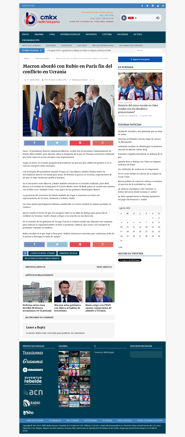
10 (121, 227)
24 (121, 236)
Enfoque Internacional (103, 45)
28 (146, 236)
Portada (128, 102)
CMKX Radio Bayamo (35, 420)
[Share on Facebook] (34, 143)
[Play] (123, 18)
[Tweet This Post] (57, 143)
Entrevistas (66, 45)
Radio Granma (90, 420)
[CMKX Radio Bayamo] (42, 19)
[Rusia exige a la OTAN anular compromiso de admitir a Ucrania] (100, 301)
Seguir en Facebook (140, 59)
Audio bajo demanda (31, 45)
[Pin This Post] (80, 143)
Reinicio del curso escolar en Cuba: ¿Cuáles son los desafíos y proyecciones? (138, 109)
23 (159, 231)
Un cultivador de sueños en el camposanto (138, 169)
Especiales (82, 45)
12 (134, 227)
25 (127, 236)
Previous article (35, 267)
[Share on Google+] (103, 143)
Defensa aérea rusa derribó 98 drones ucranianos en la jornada (37, 308)
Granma (39, 34)
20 (140, 231)
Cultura (107, 34)
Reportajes (51, 45)
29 (153, 236)
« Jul (120, 247)
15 (153, 227)
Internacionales (70, 34)
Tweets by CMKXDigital (104, 352)
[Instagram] (152, 5)
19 (134, 231)
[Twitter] (147, 5)
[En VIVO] (163, 5)
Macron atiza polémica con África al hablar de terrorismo (67, 308)
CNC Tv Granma (72, 420)
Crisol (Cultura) (124, 420)
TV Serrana (107, 420)
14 (146, 227)
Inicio (25, 34)
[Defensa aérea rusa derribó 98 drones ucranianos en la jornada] (37, 301)
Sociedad (122, 34)
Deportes (91, 34)
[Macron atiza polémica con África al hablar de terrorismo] (68, 301)
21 (146, 231)
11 (127, 227)
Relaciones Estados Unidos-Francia (42, 258)
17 (121, 231)
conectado (52, 333)
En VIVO (138, 34)
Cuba (52, 34)
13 (140, 227)
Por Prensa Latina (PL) (55, 80)
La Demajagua (55, 420)
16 (159, 227)
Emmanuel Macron (68, 253)
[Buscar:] (148, 50)
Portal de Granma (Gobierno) (150, 420)
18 (127, 231)
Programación (30, 40)
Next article (104, 267)
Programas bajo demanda (131, 45)
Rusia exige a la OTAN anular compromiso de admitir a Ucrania (98, 308)
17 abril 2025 (33, 80)
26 (134, 236)
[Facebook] (142, 5)
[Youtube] (158, 5)
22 (153, 231)
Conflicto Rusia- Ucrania (42, 253)
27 (140, 236)
